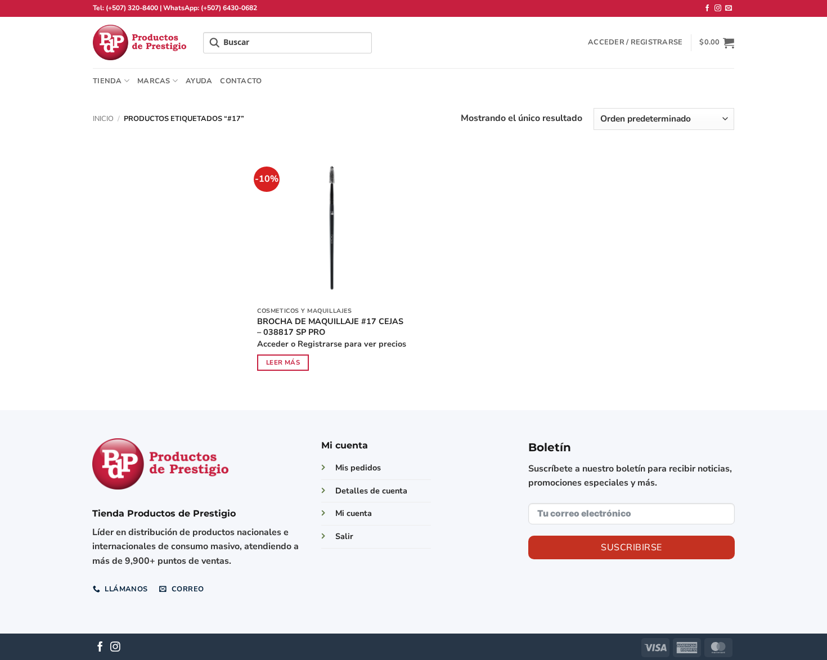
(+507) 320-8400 (132, 7)
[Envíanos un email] (728, 8)
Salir (344, 536)
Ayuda (199, 81)
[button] (635, 42)
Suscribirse (631, 547)
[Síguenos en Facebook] (707, 8)
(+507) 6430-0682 (229, 7)
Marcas (153, 81)
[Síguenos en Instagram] (717, 8)
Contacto (241, 81)
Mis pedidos (358, 467)
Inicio (103, 119)
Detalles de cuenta (371, 490)
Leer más (283, 362)
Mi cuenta (353, 513)
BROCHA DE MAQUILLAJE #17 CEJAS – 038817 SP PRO (330, 326)
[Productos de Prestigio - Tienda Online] (139, 42)
